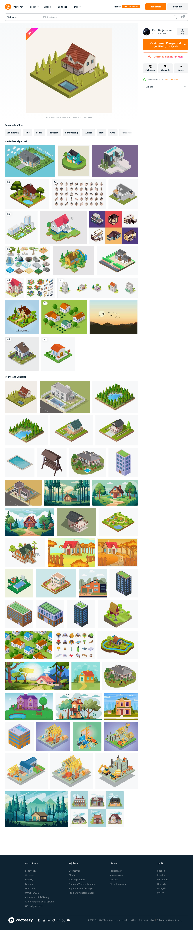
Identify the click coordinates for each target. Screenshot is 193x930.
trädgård (54, 132)
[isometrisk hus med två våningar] (14, 288)
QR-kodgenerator (34, 906)
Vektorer (18, 6)
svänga (88, 132)
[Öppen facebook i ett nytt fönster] (39, 920)
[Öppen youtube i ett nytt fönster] (68, 920)
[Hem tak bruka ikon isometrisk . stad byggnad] (123, 462)
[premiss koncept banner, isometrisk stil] (26, 771)
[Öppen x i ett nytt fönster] (63, 920)
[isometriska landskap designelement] (27, 260)
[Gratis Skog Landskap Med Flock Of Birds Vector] (113, 317)
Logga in (177, 6)
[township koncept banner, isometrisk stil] (121, 736)
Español (161, 875)
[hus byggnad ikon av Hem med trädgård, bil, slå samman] (23, 493)
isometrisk (13, 132)
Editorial (62, 6)
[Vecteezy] (8, 7)
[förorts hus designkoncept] (97, 809)
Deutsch (161, 884)
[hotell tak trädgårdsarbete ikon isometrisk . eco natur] (124, 583)
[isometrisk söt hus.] (76, 522)
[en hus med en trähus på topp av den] (79, 706)
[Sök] (175, 17)
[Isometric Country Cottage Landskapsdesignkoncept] (22, 317)
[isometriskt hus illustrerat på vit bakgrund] (58, 354)
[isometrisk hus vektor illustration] (123, 194)
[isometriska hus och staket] (40, 288)
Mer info (149, 87)
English (161, 870)
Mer (76, 6)
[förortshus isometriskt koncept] (113, 227)
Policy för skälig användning (169, 920)
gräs (112, 132)
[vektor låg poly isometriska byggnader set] (97, 288)
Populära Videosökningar (81, 892)
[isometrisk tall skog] (115, 397)
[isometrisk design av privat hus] (71, 430)
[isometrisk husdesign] (74, 161)
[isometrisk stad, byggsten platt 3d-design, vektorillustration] (21, 227)
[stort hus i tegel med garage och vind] (93, 583)
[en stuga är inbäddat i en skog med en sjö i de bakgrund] (67, 493)
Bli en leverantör (118, 884)
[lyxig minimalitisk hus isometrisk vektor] (115, 161)
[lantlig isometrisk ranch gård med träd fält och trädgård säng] (64, 317)
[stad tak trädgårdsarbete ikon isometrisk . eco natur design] (50, 614)
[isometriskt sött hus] (117, 645)
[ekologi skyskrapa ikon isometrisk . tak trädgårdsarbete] (81, 614)
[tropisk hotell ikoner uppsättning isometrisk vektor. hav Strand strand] (74, 645)
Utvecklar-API (32, 892)
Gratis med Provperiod (165, 44)
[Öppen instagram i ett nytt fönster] (44, 920)
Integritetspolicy (146, 920)
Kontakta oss (116, 875)
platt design (128, 132)
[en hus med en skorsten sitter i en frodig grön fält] (115, 493)
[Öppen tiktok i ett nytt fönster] (58, 920)
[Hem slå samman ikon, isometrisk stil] (19, 462)
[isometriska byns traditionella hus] (118, 522)
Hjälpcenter (116, 870)
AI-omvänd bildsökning (37, 897)
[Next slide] (133, 132)
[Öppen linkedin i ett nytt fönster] (49, 920)
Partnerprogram (77, 879)
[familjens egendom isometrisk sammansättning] (30, 161)
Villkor (134, 920)
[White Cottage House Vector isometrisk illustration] (63, 227)
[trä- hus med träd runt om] (118, 614)
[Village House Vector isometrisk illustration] (73, 260)
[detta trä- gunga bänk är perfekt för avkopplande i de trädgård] (52, 462)
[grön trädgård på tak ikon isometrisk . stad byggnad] (19, 614)
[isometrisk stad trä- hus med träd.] (25, 552)
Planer (117, 6)
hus (27, 132)
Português (162, 879)
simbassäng (71, 132)
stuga (39, 132)
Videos (47, 6)
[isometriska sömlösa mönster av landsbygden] (28, 645)
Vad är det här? (171, 79)
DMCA (72, 875)
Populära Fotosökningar (81, 888)
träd (101, 132)
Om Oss (114, 879)
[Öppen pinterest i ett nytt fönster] (53, 920)
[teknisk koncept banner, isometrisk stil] (87, 736)
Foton (33, 6)
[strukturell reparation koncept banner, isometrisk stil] (53, 736)
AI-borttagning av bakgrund (39, 901)
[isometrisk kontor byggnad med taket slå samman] (19, 736)
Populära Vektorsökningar (82, 884)
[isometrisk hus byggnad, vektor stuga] (65, 397)
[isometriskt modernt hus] (56, 583)
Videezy (29, 879)
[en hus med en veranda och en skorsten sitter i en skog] (29, 522)
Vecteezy (29, 875)
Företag (29, 884)
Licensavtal (74, 870)
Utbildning (30, 888)
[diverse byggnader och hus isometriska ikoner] (79, 194)
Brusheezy (30, 870)
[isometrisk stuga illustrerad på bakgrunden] (22, 354)
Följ (182, 33)
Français (161, 888)
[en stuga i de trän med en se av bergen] (36, 809)
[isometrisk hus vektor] (117, 260)
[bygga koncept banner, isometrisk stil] (116, 771)
